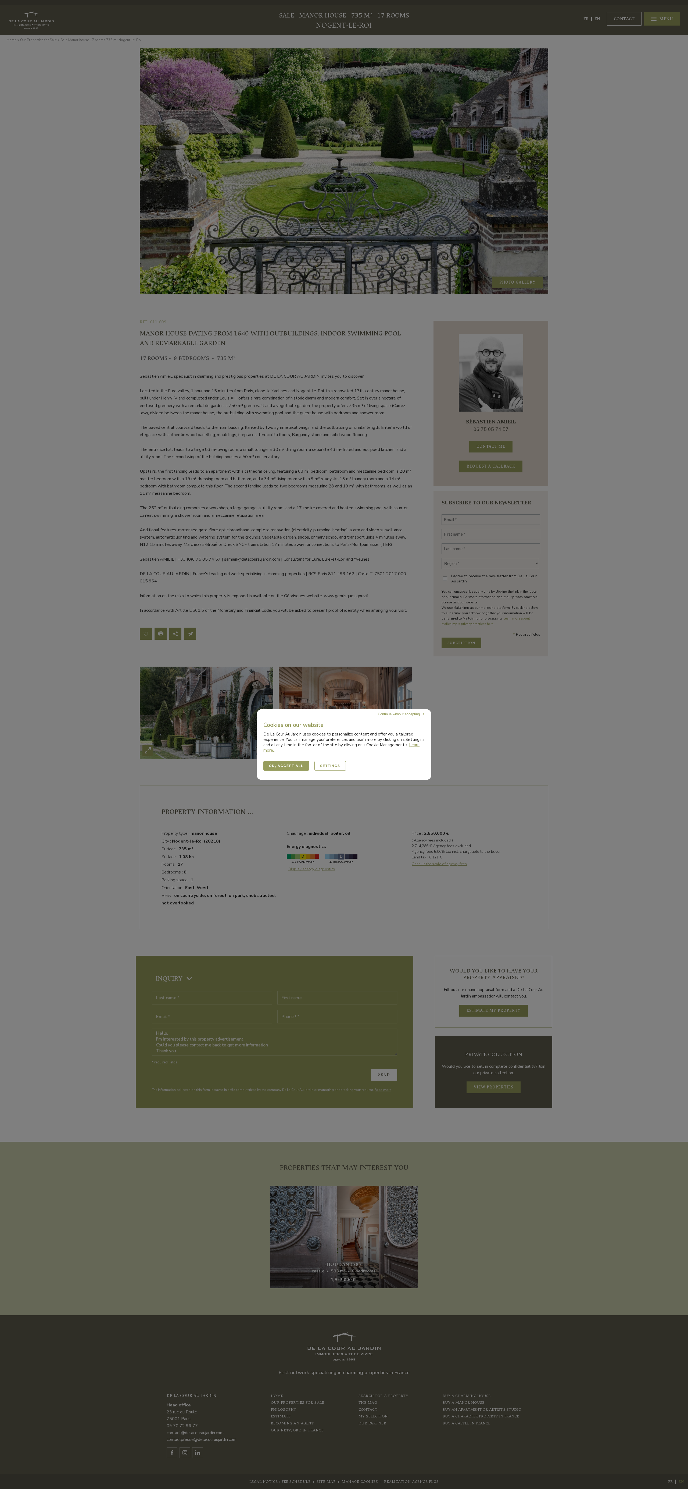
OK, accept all (286, 766)
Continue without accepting (399, 714)
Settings (330, 766)
